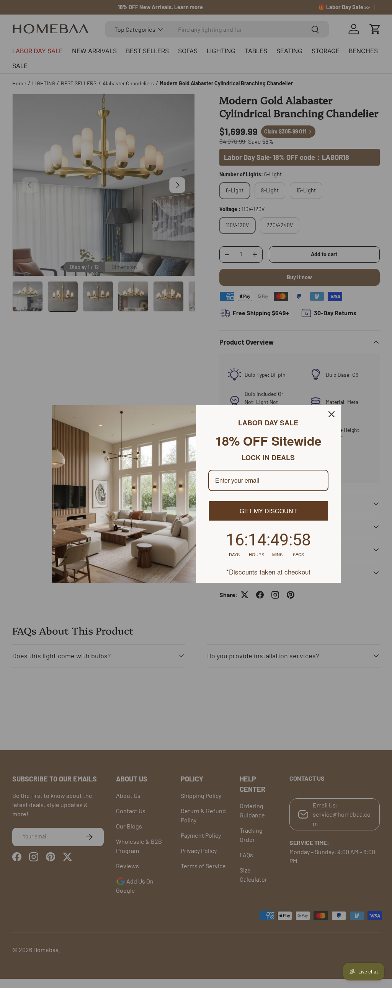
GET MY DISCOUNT (268, 510)
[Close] (331, 414)
